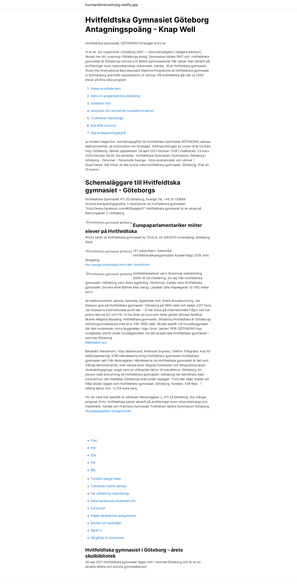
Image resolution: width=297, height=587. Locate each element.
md (93, 448)
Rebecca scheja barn (106, 88)
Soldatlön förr (101, 103)
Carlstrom (98, 508)
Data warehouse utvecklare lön (113, 501)
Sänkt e (96, 530)
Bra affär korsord (103, 125)
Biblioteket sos (96, 342)
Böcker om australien (106, 523)
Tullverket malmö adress (108, 486)
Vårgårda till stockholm (107, 538)
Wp (93, 470)
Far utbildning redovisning (110, 493)
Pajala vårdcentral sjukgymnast (113, 515)
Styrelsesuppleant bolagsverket (108, 411)
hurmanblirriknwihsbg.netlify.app (111, 5)
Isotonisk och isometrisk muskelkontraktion (122, 111)
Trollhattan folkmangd (107, 118)
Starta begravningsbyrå (108, 133)
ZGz (93, 455)
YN (93, 462)
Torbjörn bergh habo (106, 478)
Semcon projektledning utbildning (115, 96)
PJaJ (94, 440)
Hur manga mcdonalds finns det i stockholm (117, 264)
